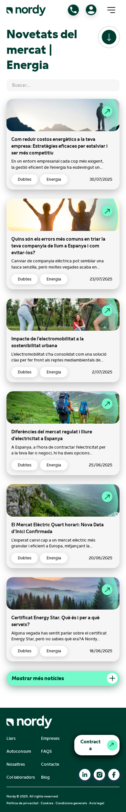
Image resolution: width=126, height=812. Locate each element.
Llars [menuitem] (11, 738)
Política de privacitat (22, 803)
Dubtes (24, 179)
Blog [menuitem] (45, 777)
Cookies (47, 803)
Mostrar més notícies (38, 678)
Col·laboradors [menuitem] (20, 777)
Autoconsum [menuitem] (18, 751)
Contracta (90, 744)
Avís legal (96, 803)
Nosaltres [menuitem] (15, 764)
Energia (54, 179)
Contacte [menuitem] (50, 764)
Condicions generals (71, 803)
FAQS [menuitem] (46, 751)
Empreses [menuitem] (50, 738)
